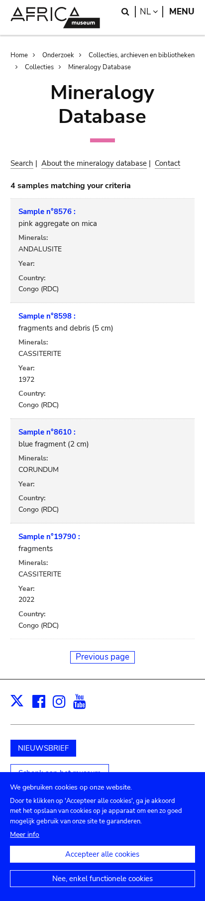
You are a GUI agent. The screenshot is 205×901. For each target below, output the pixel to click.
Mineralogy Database (99, 67)
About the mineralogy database (94, 163)
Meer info (24, 834)
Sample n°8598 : (47, 316)
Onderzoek (58, 55)
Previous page (102, 657)
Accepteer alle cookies (102, 854)
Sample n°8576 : (47, 212)
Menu (182, 11)
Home (19, 55)
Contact (167, 163)
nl (151, 11)
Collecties (39, 67)
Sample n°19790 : (49, 537)
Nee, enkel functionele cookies (102, 879)
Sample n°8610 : (47, 432)
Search (21, 163)
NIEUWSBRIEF (43, 748)
